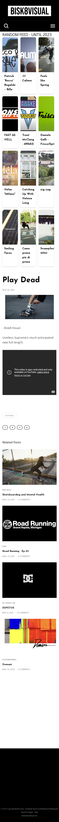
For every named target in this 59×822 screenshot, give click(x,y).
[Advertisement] (29, 711)
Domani (7, 664)
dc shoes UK (8, 603)
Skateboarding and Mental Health (23, 494)
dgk (4, 546)
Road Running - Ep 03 (15, 551)
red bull (7, 490)
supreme (9, 415)
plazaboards (9, 659)
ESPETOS (8, 608)
